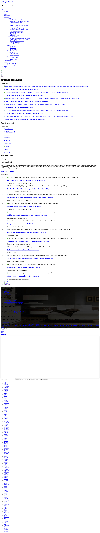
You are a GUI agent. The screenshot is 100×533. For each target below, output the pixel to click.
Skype (2, 332)
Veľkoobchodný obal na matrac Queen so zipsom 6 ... (24, 267)
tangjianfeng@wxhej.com (14, 313)
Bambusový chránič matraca (17, 32)
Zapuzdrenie (13, 34)
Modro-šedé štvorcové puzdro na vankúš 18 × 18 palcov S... (26, 180)
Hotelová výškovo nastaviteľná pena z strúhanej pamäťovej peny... (28, 241)
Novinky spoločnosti (12, 63)
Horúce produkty (31, 324)
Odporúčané (7, 15)
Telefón (2, 331)
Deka (8, 45)
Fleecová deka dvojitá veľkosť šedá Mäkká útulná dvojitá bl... (27, 232)
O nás (5, 66)
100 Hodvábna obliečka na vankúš (55, 325)
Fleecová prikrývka (28, 325)
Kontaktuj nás (7, 60)
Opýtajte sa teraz (5, 322)
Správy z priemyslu (11, 65)
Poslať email (4, 329)
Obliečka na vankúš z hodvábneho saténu (75, 325)
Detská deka (13, 48)
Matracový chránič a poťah (13, 27)
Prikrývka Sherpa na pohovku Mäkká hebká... (22, 224)
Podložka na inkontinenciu (13, 50)
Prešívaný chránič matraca (16, 31)
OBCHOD (6, 17)
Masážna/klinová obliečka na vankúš (19, 39)
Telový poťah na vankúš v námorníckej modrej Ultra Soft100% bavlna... (30, 197)
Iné (7, 56)
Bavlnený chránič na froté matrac (18, 28)
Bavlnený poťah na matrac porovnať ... (13, 302)
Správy (5, 62)
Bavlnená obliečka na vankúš (17, 41)
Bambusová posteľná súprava (17, 19)
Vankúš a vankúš (11, 52)
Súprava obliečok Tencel (16, 22)
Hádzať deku (13, 46)
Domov (6, 14)
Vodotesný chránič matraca (40, 325)
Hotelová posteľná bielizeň (16, 24)
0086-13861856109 (19, 311)
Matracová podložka (15, 35)
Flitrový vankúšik (14, 55)
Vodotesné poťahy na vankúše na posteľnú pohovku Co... (25, 206)
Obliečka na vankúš (12, 36)
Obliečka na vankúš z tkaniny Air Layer (20, 38)
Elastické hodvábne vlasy (16, 57)
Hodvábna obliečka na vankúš (17, 43)
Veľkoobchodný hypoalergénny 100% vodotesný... (23, 276)
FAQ (5, 67)
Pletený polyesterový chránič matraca (19, 29)
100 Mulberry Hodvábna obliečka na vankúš (12, 325)
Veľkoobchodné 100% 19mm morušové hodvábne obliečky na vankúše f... (31, 258)
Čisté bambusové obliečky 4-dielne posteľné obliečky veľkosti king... (28, 189)
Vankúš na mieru (14, 53)
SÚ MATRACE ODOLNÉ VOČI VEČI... (14, 303)
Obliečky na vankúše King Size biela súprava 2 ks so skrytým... (27, 215)
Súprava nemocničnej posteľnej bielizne (20, 21)
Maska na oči (13, 59)
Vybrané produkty (8, 171)
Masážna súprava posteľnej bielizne (19, 25)
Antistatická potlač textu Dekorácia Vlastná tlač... (23, 250)
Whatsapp (3, 334)
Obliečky (9, 18)
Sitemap (38, 324)
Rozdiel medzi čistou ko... (10, 300)
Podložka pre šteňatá (12, 49)
